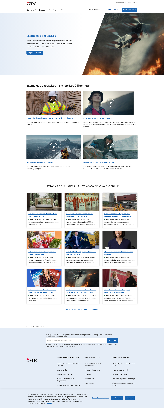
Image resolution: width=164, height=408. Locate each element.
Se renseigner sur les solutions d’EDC (123, 364)
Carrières (128, 2)
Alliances (88, 374)
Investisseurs (89, 383)
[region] (82, 398)
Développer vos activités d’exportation (65, 380)
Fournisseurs (89, 379)
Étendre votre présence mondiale (68, 385)
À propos (56, 10)
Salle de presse (119, 2)
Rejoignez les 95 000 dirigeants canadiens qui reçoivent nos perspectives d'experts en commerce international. (79, 336)
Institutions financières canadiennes (93, 364)
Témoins (49, 403)
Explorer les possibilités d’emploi (124, 379)
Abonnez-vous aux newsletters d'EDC (123, 384)
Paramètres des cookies (100, 398)
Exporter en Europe (63, 370)
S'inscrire (112, 340)
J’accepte (130, 398)
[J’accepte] (133, 393)
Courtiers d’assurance (92, 370)
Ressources (43, 10)
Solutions (30, 10)
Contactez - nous (129, 10)
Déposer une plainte (119, 374)
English (135, 2)
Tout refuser (117, 398)
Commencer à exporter (65, 374)
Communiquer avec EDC (120, 370)
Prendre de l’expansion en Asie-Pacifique (68, 364)
